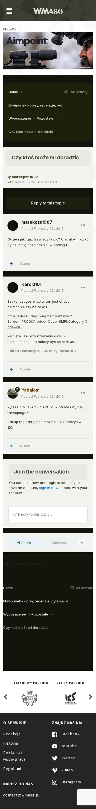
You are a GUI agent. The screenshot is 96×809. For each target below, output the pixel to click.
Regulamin (13, 769)
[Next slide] (90, 697)
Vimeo (66, 770)
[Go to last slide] (6, 697)
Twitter (67, 758)
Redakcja (12, 734)
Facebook (70, 734)
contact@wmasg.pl (21, 795)
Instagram (70, 782)
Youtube (68, 746)
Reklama (9, 29)
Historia (10, 743)
